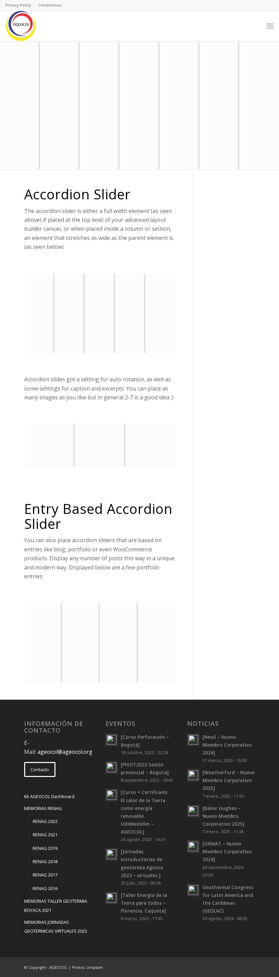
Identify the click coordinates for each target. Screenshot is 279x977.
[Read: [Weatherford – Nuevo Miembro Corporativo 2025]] (193, 775)
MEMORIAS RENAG (43, 808)
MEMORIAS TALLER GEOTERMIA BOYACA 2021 (55, 905)
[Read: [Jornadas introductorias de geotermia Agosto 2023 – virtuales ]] (111, 854)
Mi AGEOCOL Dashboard (49, 796)
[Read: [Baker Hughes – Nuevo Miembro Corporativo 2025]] (193, 811)
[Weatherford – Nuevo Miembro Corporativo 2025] (228, 780)
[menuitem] (20, 5)
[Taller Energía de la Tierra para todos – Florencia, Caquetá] (144, 903)
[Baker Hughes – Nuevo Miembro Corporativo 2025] (223, 816)
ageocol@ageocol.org (65, 751)
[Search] (255, 26)
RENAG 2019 (45, 848)
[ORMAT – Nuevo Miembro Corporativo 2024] (227, 851)
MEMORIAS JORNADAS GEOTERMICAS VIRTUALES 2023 (55, 926)
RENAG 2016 (45, 888)
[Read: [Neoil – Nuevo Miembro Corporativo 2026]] (193, 740)
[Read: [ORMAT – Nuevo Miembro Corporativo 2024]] (193, 846)
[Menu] (270, 26)
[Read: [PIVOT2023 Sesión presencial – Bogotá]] (111, 767)
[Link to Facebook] (219, 966)
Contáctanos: (50, 4)
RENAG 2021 (45, 834)
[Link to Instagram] (240, 966)
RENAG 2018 (45, 861)
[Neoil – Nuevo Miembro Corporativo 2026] (227, 745)
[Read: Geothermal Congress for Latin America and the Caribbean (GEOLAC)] (193, 890)
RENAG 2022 (45, 821)
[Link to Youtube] (250, 966)
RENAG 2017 (45, 875)
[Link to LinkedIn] (230, 966)
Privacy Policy (18, 4)
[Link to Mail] (209, 966)
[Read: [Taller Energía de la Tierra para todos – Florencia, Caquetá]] (111, 898)
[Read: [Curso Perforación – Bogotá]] (111, 740)
